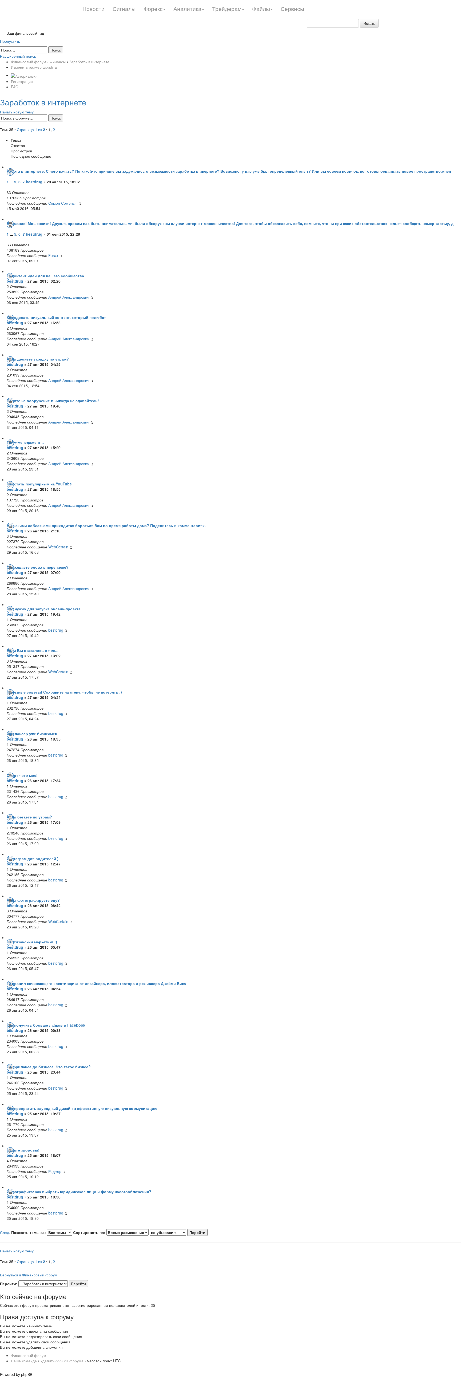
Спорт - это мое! (22, 775)
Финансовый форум (28, 61)
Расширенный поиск (18, 56)
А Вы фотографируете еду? (33, 900)
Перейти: (8, 1283)
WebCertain (58, 546)
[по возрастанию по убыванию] (179, 1232)
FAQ (14, 86)
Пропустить (10, 41)
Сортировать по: (89, 1232)
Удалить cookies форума (62, 1360)
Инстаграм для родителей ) (32, 858)
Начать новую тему (17, 111)
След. (5, 1232)
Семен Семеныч (62, 203)
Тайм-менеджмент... (25, 442)
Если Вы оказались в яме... (32, 650)
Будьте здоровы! (23, 1150)
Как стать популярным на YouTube (39, 483)
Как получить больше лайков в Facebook (46, 1025)
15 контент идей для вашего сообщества (45, 275)
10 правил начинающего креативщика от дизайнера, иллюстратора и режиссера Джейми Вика (96, 983)
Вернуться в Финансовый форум (28, 1274)
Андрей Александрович (68, 297)
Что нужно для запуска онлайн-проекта (44, 608)
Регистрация (22, 81)
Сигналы (124, 9)
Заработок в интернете (89, 61)
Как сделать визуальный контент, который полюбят (56, 317)
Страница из (31, 129)
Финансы (58, 61)
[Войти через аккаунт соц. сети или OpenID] (24, 75)
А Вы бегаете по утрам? (29, 817)
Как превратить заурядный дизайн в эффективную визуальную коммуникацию (82, 1108)
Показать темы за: (29, 1232)
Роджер (54, 1171)
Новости (93, 9)
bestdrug (34, 181)
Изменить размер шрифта (34, 67)
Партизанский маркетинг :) (32, 941)
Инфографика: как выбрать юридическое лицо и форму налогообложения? (79, 1191)
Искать (369, 23)
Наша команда (24, 1360)
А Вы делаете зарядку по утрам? (38, 359)
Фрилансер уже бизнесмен (32, 733)
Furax (53, 255)
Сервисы (292, 9)
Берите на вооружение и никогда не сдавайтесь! (53, 400)
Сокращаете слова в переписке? (38, 567)
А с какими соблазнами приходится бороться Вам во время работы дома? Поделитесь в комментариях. (106, 525)
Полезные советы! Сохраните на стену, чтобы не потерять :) (64, 692)
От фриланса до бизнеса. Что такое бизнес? (49, 1066)
